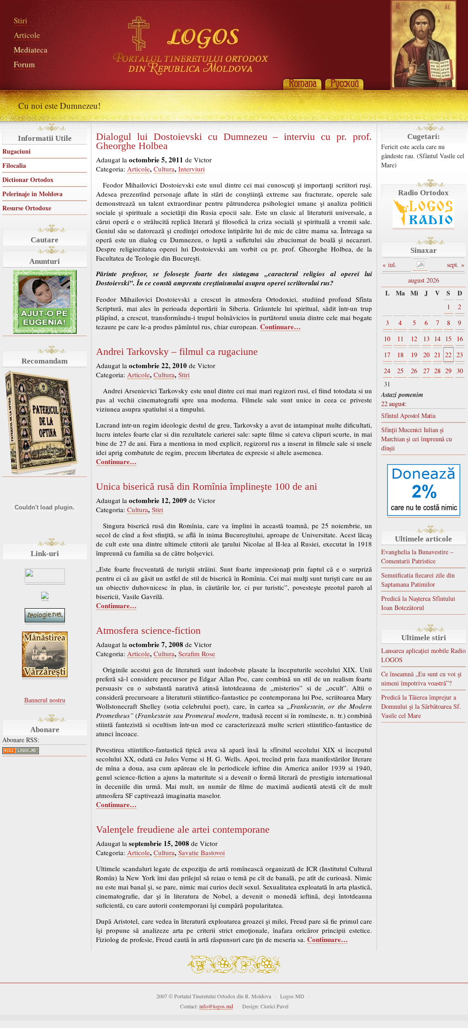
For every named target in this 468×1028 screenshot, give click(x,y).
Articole (27, 35)
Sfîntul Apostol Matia (408, 415)
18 (400, 354)
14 (437, 338)
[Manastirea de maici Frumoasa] (44, 596)
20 (426, 354)
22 (448, 354)
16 (460, 338)
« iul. (390, 264)
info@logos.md (216, 1006)
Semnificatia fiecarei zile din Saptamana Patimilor (418, 580)
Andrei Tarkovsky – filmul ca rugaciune (177, 351)
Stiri (20, 20)
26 (414, 370)
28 (437, 370)
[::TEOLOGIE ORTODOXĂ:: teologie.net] (45, 620)
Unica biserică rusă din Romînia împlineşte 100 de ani (206, 486)
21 (437, 354)
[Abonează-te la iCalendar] (420, 264)
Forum (24, 64)
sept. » (455, 264)
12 (414, 338)
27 (426, 370)
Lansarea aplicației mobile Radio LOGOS (423, 655)
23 (460, 354)
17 (387, 354)
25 (400, 370)
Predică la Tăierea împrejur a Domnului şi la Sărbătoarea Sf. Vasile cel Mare (421, 706)
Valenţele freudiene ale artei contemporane (183, 829)
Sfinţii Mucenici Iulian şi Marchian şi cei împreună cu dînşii (416, 438)
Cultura (164, 168)
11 (400, 338)
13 (426, 338)
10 (387, 338)
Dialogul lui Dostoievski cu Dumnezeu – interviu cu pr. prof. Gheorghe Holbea (234, 141)
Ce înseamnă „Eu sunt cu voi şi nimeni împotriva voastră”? (421, 678)
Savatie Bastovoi (201, 852)
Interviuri (191, 168)
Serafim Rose (196, 653)
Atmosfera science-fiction (148, 630)
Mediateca (31, 49)
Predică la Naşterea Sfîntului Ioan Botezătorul (418, 603)
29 (448, 370)
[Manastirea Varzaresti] (45, 674)
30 (460, 370)
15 (448, 338)
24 (387, 370)
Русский (344, 83)
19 (414, 354)
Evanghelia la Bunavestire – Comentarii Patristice (417, 556)
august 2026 (423, 280)
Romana (302, 83)
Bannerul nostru (44, 700)
